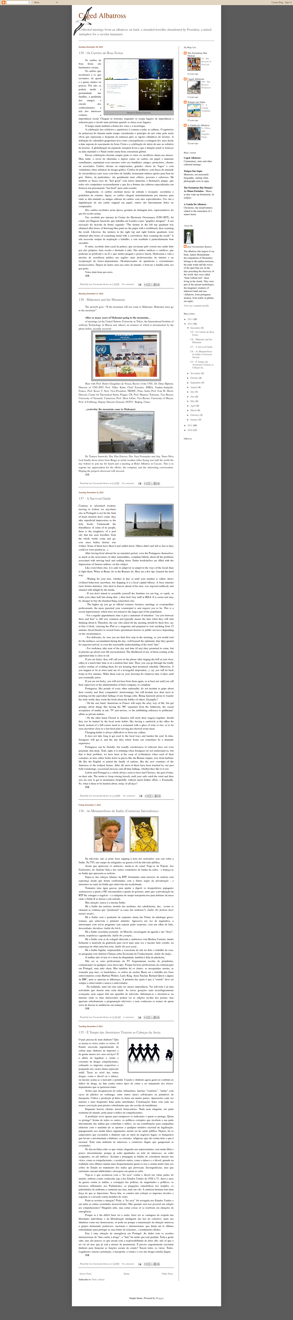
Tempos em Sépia (196, 102)
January (194, 419)
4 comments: (129, 1017)
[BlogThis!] (148, 284)
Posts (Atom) (98, 1279)
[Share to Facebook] (155, 284)
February (195, 415)
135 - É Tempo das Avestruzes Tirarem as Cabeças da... (201, 364)
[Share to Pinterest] (158, 284)
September (195, 382)
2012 (190, 323)
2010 (190, 430)
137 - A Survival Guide (95, 498)
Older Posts (167, 1273)
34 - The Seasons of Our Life (206, 61)
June (192, 396)
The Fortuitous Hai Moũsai (197, 54)
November (195, 373)
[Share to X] (152, 284)
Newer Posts (85, 1273)
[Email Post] (139, 284)
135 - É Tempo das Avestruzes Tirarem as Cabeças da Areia (119, 1032)
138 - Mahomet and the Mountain (102, 299)
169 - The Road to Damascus (206, 84)
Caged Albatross (102, 15)
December (195, 327)
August (194, 387)
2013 (190, 319)
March (193, 410)
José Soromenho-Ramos (199, 246)
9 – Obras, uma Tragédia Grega (206, 132)
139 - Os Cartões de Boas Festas (101, 53)
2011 (190, 425)
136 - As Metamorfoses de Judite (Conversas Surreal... (201, 354)
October (194, 377)
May (192, 401)
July (192, 391)
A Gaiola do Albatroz (198, 125)
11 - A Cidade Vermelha (205, 107)
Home (127, 1273)
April (193, 405)
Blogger (159, 1298)
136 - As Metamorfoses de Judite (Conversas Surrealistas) (119, 811)
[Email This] (145, 284)
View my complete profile (196, 305)
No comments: (128, 284)
